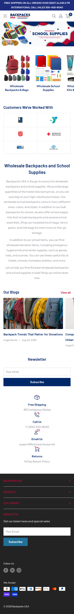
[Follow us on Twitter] (12, 570)
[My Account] (60, 16)
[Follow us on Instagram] (19, 570)
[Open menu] (5, 16)
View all (66, 292)
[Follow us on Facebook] (5, 570)
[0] (68, 16)
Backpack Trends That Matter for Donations (33, 334)
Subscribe (37, 382)
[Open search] (54, 16)
